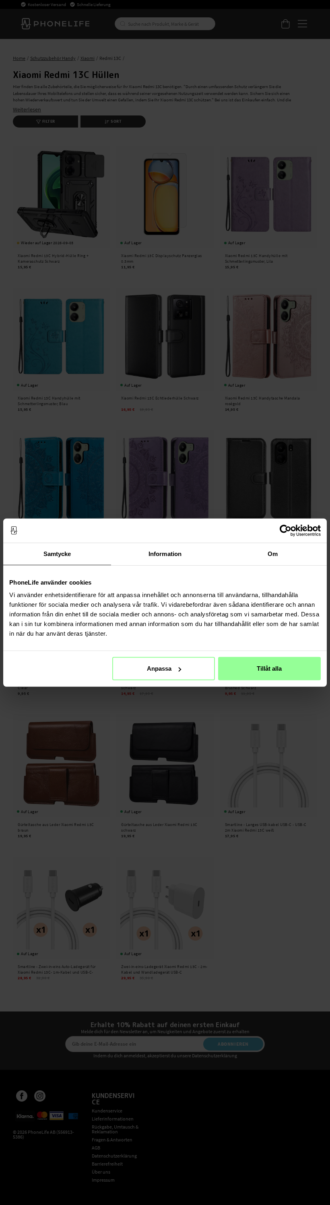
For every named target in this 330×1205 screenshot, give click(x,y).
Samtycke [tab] (57, 553)
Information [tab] (165, 553)
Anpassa (159, 668)
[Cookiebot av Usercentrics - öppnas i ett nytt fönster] (285, 530)
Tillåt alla (269, 668)
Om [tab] (273, 553)
